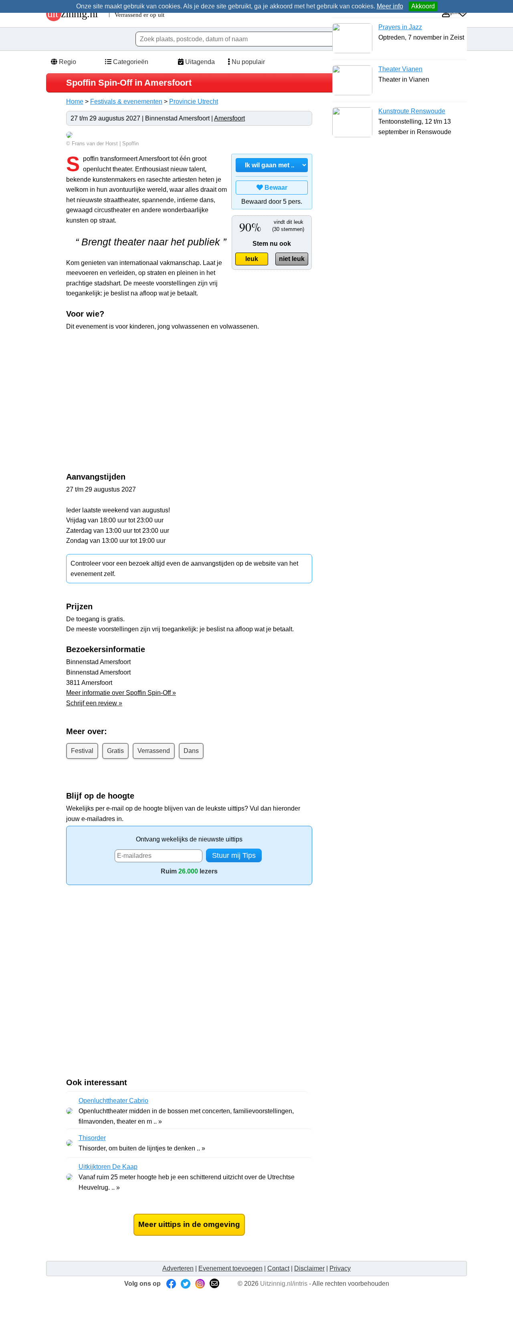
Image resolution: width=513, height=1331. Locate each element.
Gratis (115, 750)
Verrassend (153, 750)
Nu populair (247, 61)
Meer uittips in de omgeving (189, 1224)
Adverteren (178, 1268)
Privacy (340, 1268)
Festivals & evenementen (126, 101)
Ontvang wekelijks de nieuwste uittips (189, 839)
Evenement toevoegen (230, 1268)
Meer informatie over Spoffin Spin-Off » (121, 692)
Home (74, 101)
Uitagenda (199, 61)
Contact (278, 1268)
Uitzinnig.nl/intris (283, 1283)
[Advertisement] (133, 395)
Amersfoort (229, 118)
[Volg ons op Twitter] (185, 1283)
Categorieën (129, 61)
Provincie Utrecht (193, 101)
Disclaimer (309, 1268)
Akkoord (423, 6)
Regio (66, 61)
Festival (82, 750)
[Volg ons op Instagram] (200, 1283)
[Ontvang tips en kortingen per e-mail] (214, 1283)
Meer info (390, 6)
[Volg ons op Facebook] (171, 1283)
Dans (191, 750)
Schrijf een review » (94, 703)
